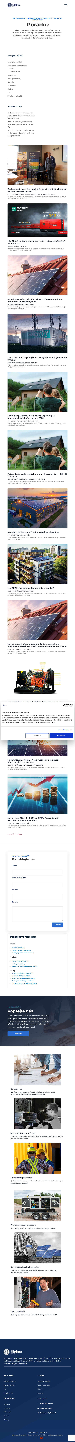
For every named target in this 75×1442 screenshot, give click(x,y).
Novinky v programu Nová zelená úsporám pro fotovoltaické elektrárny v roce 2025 (31, 417)
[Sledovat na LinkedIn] (33, 1438)
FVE (5, 1389)
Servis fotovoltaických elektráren (25, 1267)
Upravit (35, 736)
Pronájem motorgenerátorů (23, 1225)
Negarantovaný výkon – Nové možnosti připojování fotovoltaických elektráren (33, 761)
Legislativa (12, 75)
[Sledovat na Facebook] (37, 1438)
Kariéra (6, 1416)
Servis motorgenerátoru (21, 976)
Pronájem (41, 1393)
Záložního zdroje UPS (20, 961)
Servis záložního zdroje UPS (22, 973)
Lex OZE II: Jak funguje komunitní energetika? (31, 588)
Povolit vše (61, 736)
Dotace (11, 68)
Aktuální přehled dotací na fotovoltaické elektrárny (33, 532)
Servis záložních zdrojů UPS (23, 1133)
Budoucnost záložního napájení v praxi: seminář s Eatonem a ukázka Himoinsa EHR (21, 115)
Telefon (15, 890)
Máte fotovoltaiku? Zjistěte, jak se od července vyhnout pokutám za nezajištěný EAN (21, 133)
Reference (12, 85)
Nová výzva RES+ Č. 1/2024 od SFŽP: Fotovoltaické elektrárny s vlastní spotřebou (33, 819)
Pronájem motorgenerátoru (22, 981)
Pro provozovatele (44, 1385)
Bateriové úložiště (15, 62)
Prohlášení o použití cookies (55, 1435)
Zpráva (15, 902)
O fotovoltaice (14, 72)
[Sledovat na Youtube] (41, 1438)
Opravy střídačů (18, 1311)
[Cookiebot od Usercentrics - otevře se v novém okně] (64, 705)
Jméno (14, 865)
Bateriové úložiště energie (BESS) (24, 966)
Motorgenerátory (14, 78)
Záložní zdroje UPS (15, 96)
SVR (9, 92)
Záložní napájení (18, 948)
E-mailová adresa (19, 877)
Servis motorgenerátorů (21, 1178)
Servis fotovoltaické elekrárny (23, 978)
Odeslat (58, 925)
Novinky (11, 82)
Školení (10, 89)
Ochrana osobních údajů (19, 1435)
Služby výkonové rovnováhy (23, 953)
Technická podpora (44, 1381)
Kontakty (7, 1408)
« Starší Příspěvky (15, 834)
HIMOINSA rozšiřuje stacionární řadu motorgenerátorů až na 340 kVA (20, 124)
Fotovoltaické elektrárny (17, 65)
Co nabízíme (16, 1089)
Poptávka (18, 1033)
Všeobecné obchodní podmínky (36, 1435)
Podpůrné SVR (8, 1393)
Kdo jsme (7, 1404)
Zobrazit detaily (63, 730)
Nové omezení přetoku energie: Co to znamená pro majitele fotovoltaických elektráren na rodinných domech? (37, 645)
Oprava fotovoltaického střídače (24, 983)
